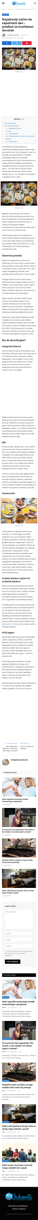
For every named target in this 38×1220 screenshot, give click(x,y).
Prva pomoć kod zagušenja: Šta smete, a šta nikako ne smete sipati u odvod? (18, 831)
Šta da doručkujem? (11, 126)
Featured (6, 1080)
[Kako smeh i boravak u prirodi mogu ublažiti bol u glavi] (19, 1152)
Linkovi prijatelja (19, 1209)
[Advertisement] (19, 95)
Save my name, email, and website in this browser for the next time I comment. (18, 953)
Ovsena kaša (11, 134)
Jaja (8, 131)
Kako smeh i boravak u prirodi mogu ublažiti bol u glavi (17, 1166)
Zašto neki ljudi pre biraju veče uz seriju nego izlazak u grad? (18, 891)
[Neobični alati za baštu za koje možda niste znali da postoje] (19, 847)
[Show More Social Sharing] (34, 43)
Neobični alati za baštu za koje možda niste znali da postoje (17, 861)
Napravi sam (7, 1039)
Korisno (5, 14)
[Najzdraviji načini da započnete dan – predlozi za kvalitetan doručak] (19, 59)
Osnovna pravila (9, 123)
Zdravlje (5, 997)
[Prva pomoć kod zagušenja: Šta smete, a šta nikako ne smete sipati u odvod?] (19, 817)
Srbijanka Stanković (13, 35)
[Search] (35, 3)
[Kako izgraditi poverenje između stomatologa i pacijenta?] (19, 787)
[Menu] (3, 3)
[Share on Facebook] (7, 43)
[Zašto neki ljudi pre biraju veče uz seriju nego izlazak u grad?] (19, 878)
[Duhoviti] (19, 3)
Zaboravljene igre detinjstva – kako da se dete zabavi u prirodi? (10, 748)
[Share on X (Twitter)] (17, 43)
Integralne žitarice (13, 128)
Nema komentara (9, 38)
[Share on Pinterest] (27, 43)
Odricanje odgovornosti (18, 1206)
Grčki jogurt (11, 141)
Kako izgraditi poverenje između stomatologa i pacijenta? (15, 800)
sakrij (22, 119)
